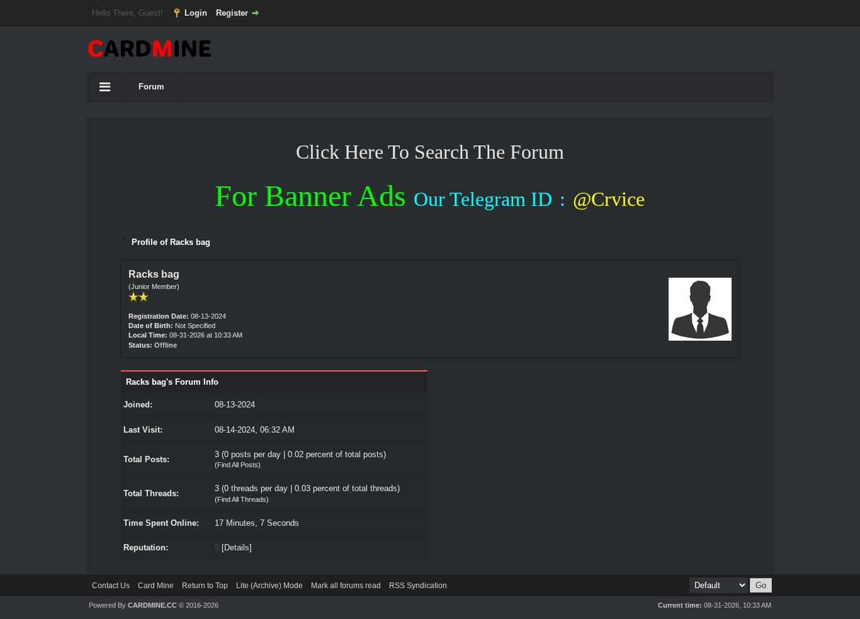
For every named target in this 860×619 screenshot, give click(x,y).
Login (195, 13)
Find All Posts (237, 465)
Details (236, 547)
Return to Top (205, 585)
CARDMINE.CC (152, 605)
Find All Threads (241, 499)
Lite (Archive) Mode (269, 585)
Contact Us (111, 585)
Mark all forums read (346, 585)
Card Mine (156, 585)
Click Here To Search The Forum (430, 151)
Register (232, 13)
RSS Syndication (418, 585)
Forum (151, 86)
